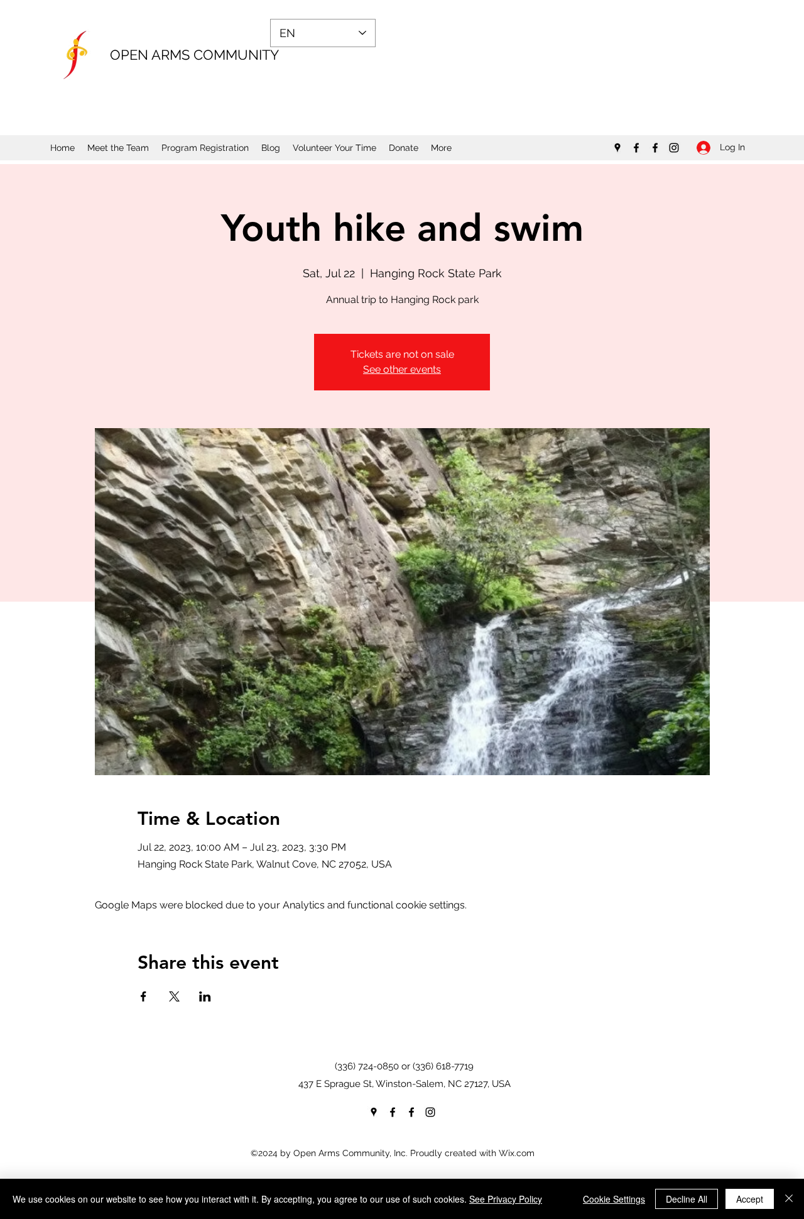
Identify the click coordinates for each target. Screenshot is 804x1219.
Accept (749, 1199)
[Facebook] (636, 147)
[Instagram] (674, 147)
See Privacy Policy (505, 1199)
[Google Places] (617, 147)
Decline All (686, 1199)
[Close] (788, 1199)
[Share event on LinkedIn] (205, 996)
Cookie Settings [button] (614, 1199)
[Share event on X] (174, 996)
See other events (402, 369)
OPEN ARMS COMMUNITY (194, 55)
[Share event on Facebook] (143, 996)
